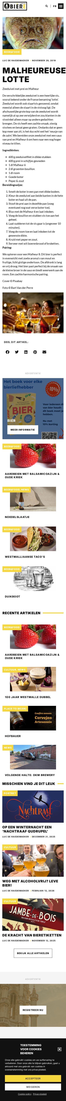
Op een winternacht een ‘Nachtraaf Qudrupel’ (27, 829)
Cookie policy (24, 1094)
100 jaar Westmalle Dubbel (28, 697)
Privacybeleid (40, 1094)
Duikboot (12, 596)
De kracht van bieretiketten (32, 935)
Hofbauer (13, 736)
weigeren (33, 1086)
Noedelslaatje (17, 517)
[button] (59, 1049)
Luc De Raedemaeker (15, 60)
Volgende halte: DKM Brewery (30, 775)
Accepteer (33, 1078)
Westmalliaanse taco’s (25, 556)
